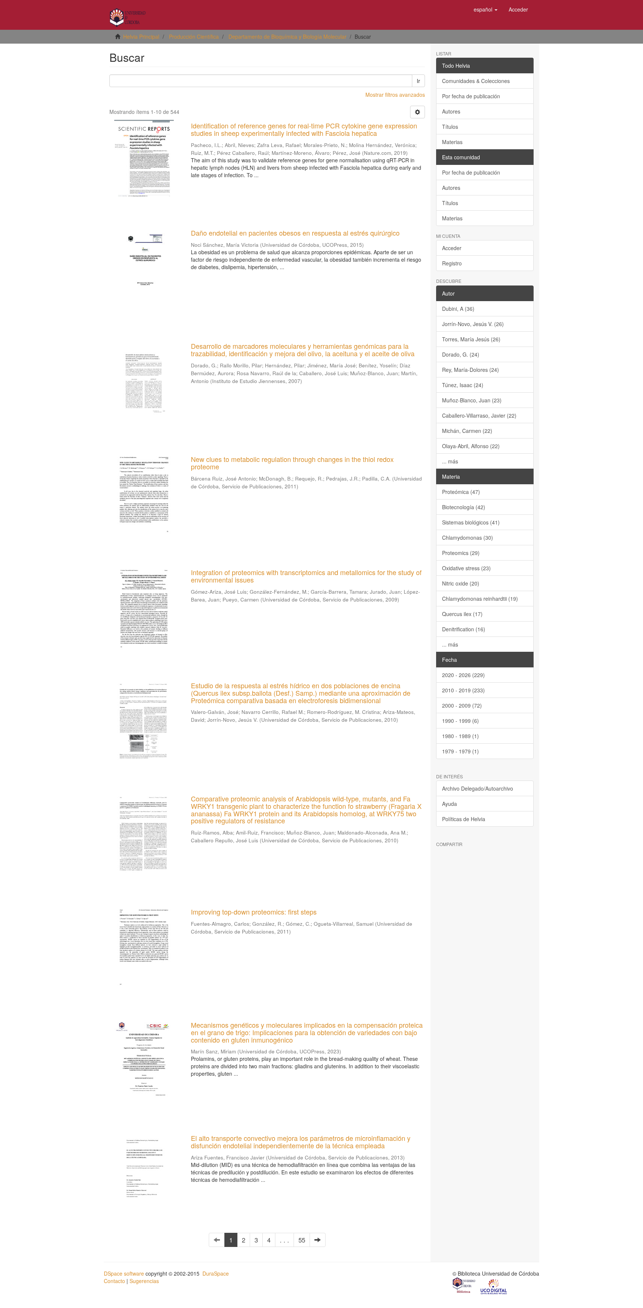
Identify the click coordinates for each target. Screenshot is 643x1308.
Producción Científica (194, 36)
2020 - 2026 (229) (463, 675)
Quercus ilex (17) (462, 614)
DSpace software (124, 1273)
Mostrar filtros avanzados (395, 94)
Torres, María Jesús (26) (471, 339)
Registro (452, 263)
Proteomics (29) (461, 552)
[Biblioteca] (464, 1286)
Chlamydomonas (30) (467, 537)
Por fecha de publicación (471, 96)
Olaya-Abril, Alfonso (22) (471, 446)
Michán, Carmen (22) (467, 430)
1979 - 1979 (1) (460, 751)
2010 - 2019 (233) (463, 690)
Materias (452, 142)
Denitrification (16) (463, 629)
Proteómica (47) (461, 491)
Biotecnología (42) (463, 507)
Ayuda (449, 803)
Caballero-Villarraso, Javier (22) (479, 415)
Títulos (450, 126)
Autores (451, 111)
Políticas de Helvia (463, 819)
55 (301, 1239)
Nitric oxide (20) (460, 583)
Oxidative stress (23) (466, 568)
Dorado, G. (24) (460, 354)
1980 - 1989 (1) (460, 736)
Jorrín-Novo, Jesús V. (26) (473, 324)
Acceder (451, 248)
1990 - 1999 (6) (460, 720)
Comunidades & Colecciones (476, 80)
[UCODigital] (494, 1286)
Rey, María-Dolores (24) (470, 369)
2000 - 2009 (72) (462, 705)
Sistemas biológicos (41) (471, 522)
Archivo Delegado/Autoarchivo (477, 788)
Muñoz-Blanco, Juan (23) (472, 400)
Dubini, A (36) (458, 308)
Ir (418, 80)
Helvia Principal (141, 36)
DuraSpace (215, 1273)
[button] (485, 9)
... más (450, 461)
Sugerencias (144, 1281)
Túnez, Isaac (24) (462, 385)
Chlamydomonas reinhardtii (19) (480, 598)
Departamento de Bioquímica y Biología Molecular (287, 36)
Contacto (114, 1281)
